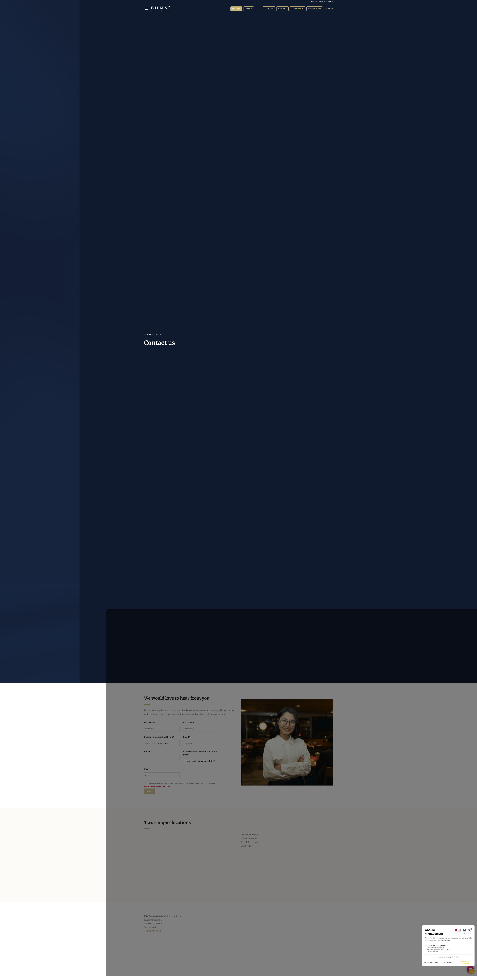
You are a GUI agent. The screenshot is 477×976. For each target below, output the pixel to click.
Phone (147, 751)
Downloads (297, 9)
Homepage (147, 334)
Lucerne (236, 9)
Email (186, 737)
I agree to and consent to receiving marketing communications (181, 783)
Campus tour (314, 9)
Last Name (188, 722)
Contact (282, 9)
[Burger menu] (145, 8)
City (146, 769)
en (329, 8)
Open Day (269, 9)
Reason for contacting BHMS (158, 737)
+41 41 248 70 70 (152, 931)
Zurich (248, 9)
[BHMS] (160, 8)
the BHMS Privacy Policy (164, 783)
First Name (149, 722)
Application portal (325, 1)
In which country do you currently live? (200, 753)
